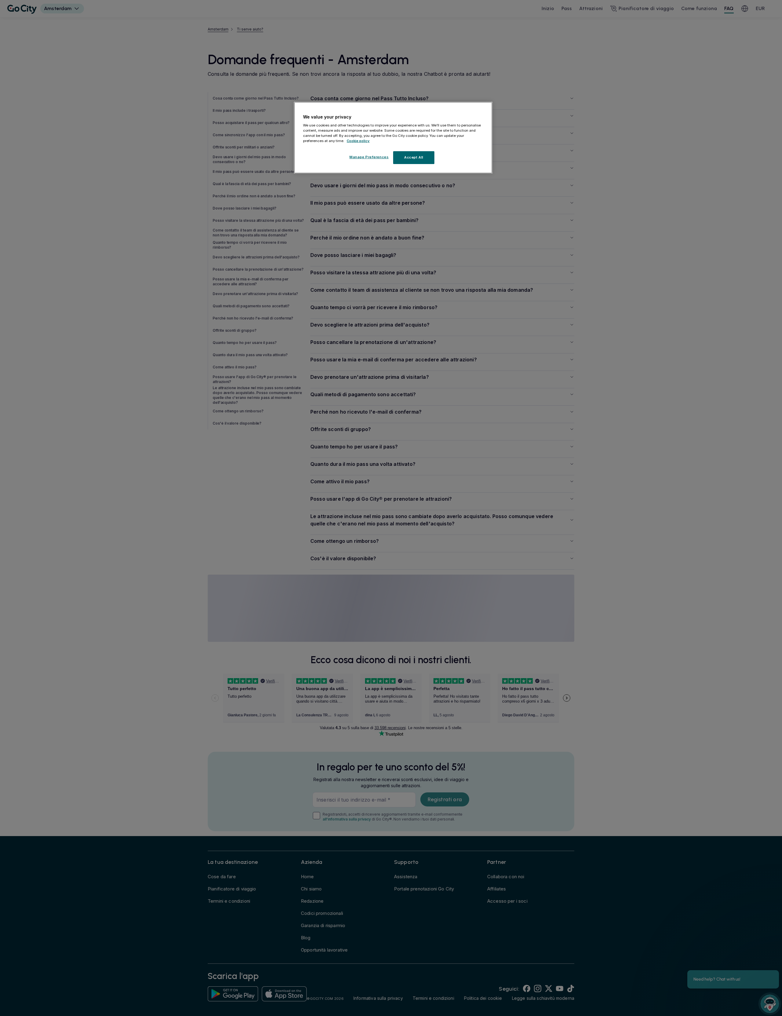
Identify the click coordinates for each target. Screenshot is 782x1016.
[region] (393, 138)
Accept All (413, 157)
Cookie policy (358, 141)
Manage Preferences (369, 157)
